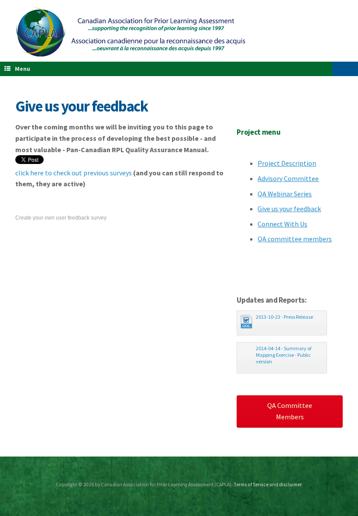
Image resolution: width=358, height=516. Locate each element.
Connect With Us (282, 224)
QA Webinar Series (285, 193)
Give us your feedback (289, 208)
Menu (22, 69)
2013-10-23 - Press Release (284, 317)
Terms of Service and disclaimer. (268, 484)
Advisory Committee (288, 178)
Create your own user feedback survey (61, 218)
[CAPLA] (131, 32)
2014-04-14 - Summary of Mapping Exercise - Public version (283, 355)
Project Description (287, 163)
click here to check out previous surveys (73, 172)
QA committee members (295, 238)
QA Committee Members (289, 411)
